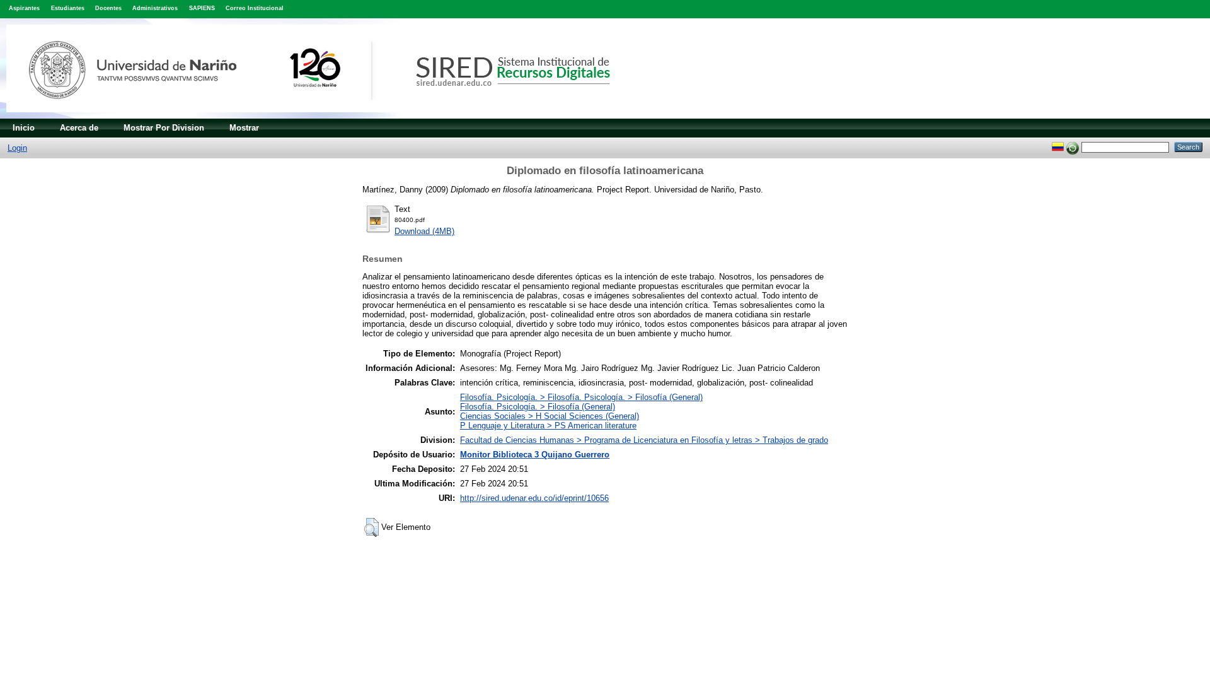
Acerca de (79, 127)
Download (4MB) (424, 231)
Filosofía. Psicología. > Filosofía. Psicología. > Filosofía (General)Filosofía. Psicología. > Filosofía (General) (581, 401)
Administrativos (155, 8)
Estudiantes (67, 8)
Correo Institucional (255, 8)
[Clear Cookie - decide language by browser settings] (1072, 146)
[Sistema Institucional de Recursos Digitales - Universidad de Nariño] (329, 116)
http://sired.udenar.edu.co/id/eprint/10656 (534, 498)
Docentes (108, 8)
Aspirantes (24, 8)
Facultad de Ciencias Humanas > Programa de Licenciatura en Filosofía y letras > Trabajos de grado (644, 440)
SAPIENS (202, 8)
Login (17, 148)
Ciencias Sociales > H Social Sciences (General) (549, 416)
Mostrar (244, 127)
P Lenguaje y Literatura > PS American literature (548, 425)
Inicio (24, 127)
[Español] (1058, 146)
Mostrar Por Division (164, 127)
